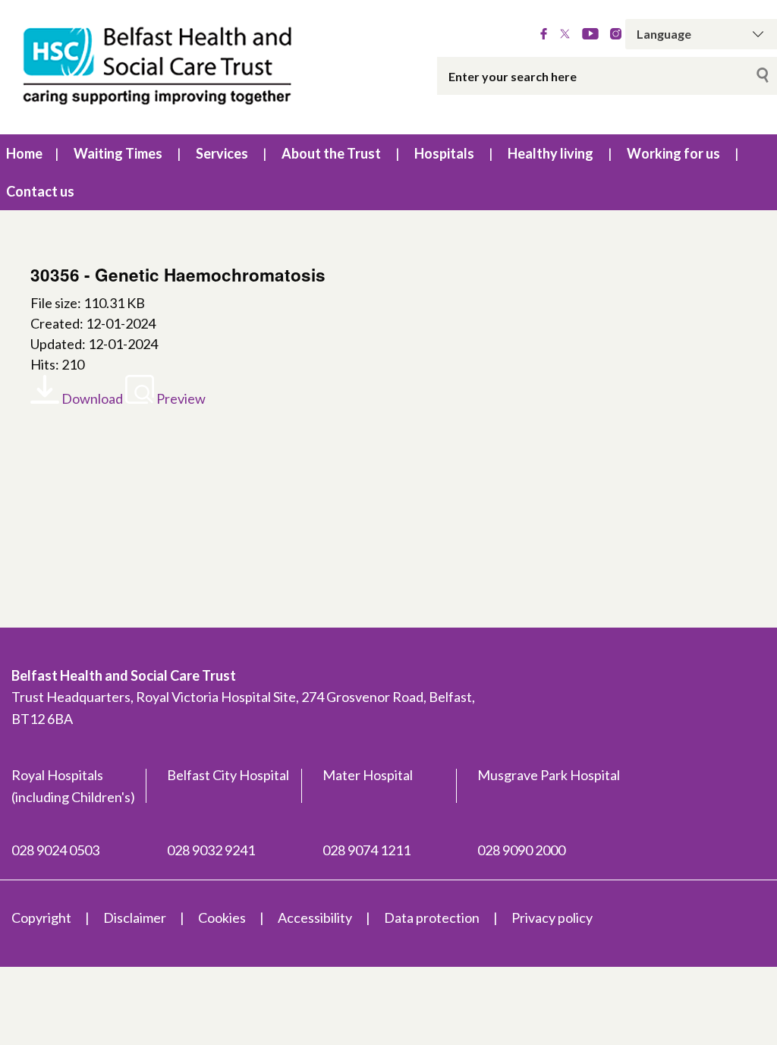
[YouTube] (590, 34)
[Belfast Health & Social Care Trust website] (162, 67)
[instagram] (615, 34)
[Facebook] (543, 34)
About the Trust (331, 153)
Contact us (40, 191)
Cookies (222, 917)
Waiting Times (118, 153)
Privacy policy (552, 917)
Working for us (673, 153)
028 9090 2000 (521, 850)
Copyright (41, 917)
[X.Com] (564, 34)
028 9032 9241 (211, 850)
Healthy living (550, 153)
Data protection (432, 917)
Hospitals (444, 153)
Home (24, 153)
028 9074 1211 (366, 850)
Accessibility (315, 917)
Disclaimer (134, 917)
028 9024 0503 (55, 850)
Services (222, 153)
